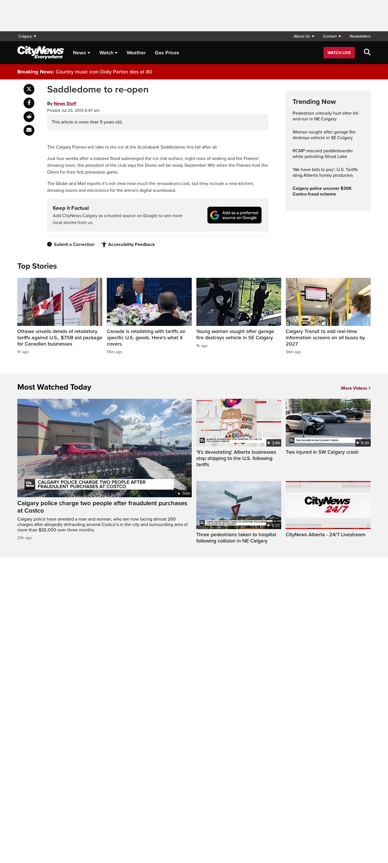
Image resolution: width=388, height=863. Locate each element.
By (61, 103)
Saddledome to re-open (98, 89)
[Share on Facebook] (29, 103)
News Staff (65, 103)
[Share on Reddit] (29, 116)
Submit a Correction (74, 244)
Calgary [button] (25, 36)
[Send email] (29, 130)
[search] (367, 53)
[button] (304, 36)
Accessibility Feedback (131, 244)
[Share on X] (29, 89)
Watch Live (339, 52)
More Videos (354, 388)
